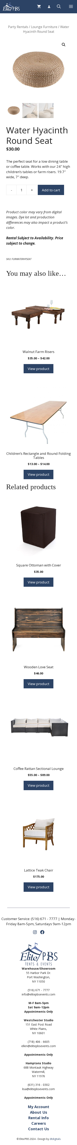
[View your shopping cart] (39, 6)
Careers (38, 1123)
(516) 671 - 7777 (44, 918)
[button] (59, 6)
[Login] (49, 7)
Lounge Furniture (44, 27)
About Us (38, 1112)
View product (38, 368)
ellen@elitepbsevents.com (38, 1046)
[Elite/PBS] (11, 6)
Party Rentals (18, 27)
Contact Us (38, 1128)
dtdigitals (55, 1139)
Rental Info (38, 1117)
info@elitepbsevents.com (38, 994)
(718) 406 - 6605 (38, 1042)
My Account (38, 1106)
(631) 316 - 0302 (38, 1085)
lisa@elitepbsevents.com (38, 1089)
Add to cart (51, 190)
